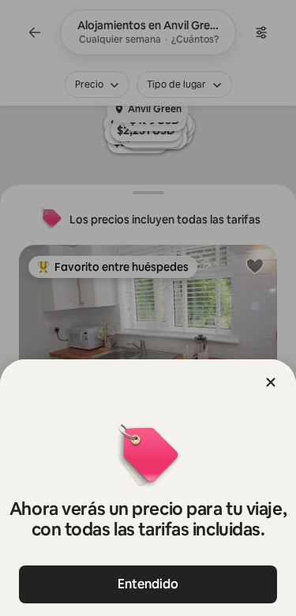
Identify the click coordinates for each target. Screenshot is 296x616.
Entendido (148, 584)
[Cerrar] (270, 382)
